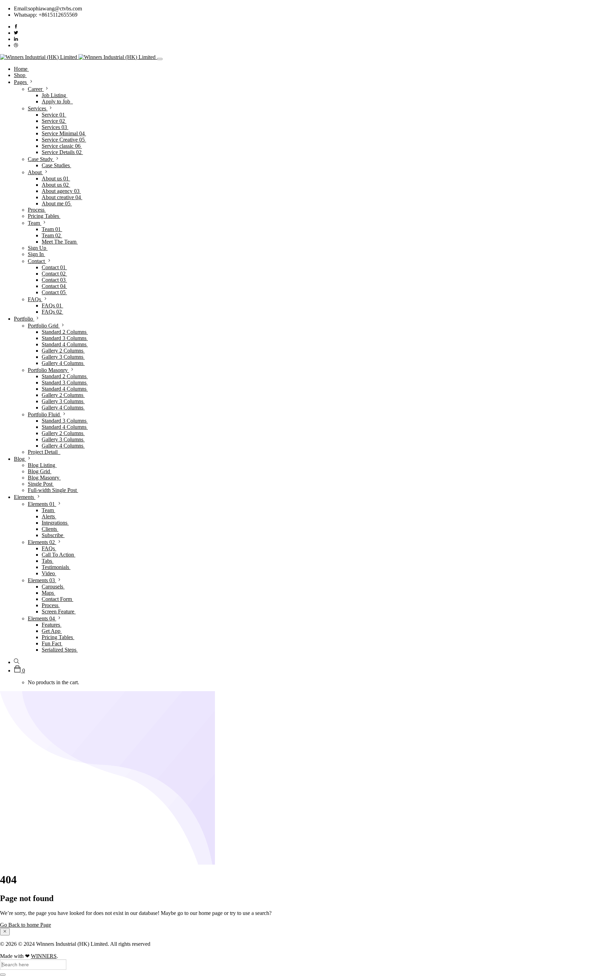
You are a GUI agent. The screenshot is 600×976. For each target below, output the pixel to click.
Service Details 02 (62, 152)
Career (36, 89)
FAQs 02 (52, 312)
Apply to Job (57, 101)
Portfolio (24, 319)
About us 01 (56, 178)
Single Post (41, 484)
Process (37, 210)
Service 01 (54, 115)
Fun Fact (52, 643)
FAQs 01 (52, 305)
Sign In (36, 254)
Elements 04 (42, 618)
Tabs (47, 561)
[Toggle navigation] (159, 59)
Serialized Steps (60, 650)
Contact (37, 261)
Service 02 (54, 121)
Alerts (49, 516)
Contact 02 (54, 274)
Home (21, 69)
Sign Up (38, 248)
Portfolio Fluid (44, 414)
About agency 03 (61, 191)
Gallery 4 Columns (63, 363)
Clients (50, 529)
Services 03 (55, 127)
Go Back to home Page (25, 925)
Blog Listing (42, 465)
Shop (20, 75)
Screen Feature (59, 611)
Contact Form (57, 599)
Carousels (53, 586)
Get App (52, 631)
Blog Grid (39, 471)
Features (51, 625)
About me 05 (57, 203)
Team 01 (52, 229)
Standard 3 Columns (65, 338)
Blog (20, 459)
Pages (21, 82)
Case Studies (56, 165)
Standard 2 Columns (65, 332)
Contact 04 (54, 286)
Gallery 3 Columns (63, 357)
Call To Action (58, 555)
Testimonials (56, 567)
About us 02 (56, 185)
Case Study (41, 159)
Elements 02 (42, 542)
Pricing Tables (44, 216)
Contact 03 (54, 280)
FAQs (35, 299)
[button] (19, 670)
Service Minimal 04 (64, 133)
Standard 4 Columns (65, 344)
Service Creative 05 (64, 140)
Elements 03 (42, 580)
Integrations (55, 523)
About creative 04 (62, 197)
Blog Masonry (44, 478)
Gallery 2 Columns (63, 351)
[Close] (5, 931)
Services (38, 108)
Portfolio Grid (44, 326)
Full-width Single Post (53, 490)
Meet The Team (60, 242)
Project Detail (44, 452)
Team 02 (52, 235)
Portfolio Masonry (48, 370)
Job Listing (54, 95)
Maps (48, 593)
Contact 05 (54, 292)
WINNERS (44, 956)
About (35, 172)
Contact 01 (54, 267)
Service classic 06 (62, 146)
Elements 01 (42, 504)
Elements (24, 497)
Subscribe (53, 535)
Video (49, 573)
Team (34, 223)
